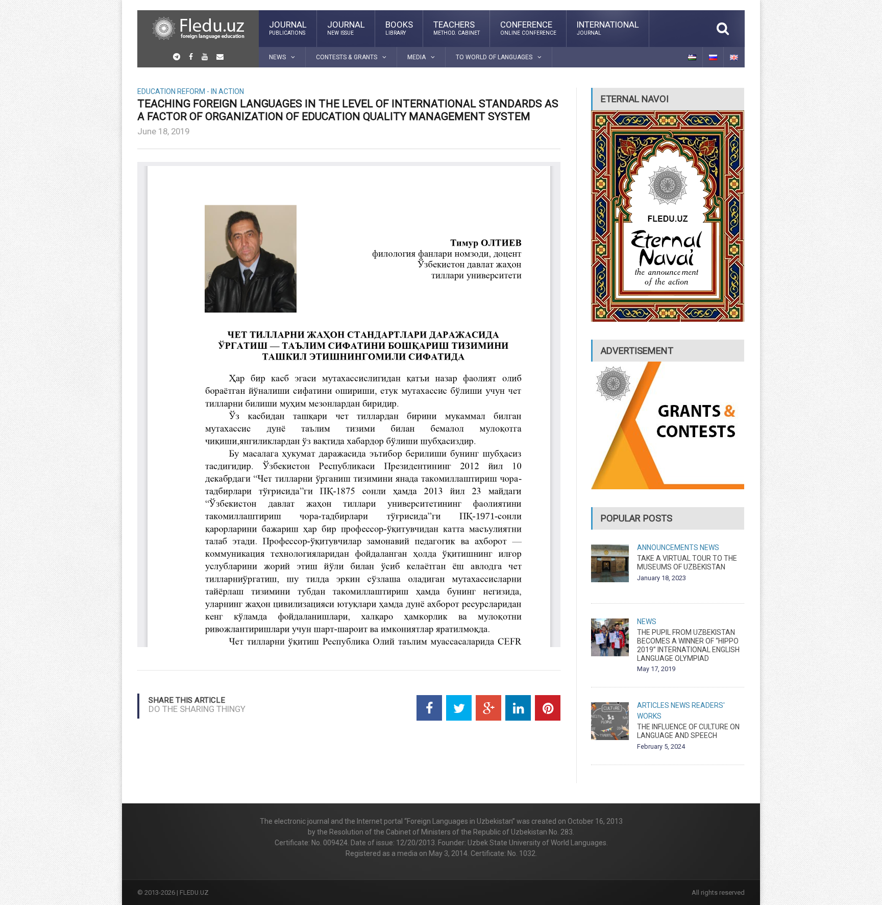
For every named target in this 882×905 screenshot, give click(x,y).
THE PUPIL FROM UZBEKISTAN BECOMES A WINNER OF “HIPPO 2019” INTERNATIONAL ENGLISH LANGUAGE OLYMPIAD (688, 645)
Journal (288, 27)
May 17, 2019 (656, 669)
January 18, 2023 (661, 578)
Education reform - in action (190, 91)
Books (399, 27)
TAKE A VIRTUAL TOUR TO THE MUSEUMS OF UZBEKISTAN (687, 562)
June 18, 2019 (163, 131)
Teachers (456, 27)
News (709, 547)
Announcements (667, 547)
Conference (528, 27)
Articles (653, 705)
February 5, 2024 (661, 746)
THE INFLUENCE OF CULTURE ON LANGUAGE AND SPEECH (688, 731)
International (608, 27)
